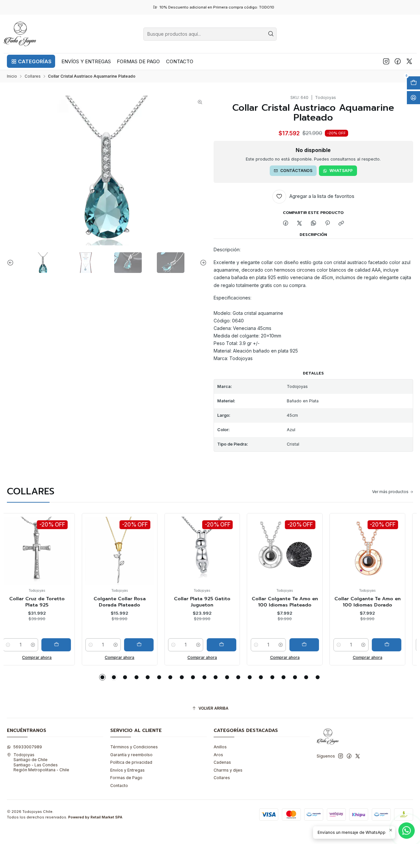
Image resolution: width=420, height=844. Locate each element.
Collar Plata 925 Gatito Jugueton (129, 601)
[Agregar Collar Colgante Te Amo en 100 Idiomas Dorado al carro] (314, 644)
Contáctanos (296, 170)
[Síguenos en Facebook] (397, 61)
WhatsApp (341, 170)
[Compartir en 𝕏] (299, 224)
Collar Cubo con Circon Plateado (377, 601)
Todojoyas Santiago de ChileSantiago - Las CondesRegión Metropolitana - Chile (41, 762)
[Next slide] (202, 262)
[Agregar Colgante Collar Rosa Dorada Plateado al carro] (66, 644)
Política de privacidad (131, 762)
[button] (31, 61)
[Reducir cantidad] (18, 645)
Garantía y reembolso (131, 754)
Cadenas (222, 762)
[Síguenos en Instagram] (386, 61)
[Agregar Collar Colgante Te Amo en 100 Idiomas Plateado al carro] (231, 644)
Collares (33, 76)
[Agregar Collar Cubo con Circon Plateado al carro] (396, 644)
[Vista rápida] (19, 556)
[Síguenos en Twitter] (409, 61)
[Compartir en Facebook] (285, 224)
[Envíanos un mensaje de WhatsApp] (406, 830)
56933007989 (27, 746)
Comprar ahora (47, 657)
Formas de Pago (126, 777)
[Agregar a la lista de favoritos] (19, 541)
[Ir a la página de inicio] (20, 34)
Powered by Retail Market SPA (95, 817)
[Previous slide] (12, 262)
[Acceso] (413, 97)
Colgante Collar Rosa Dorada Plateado (47, 601)
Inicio (12, 76)
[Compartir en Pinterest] (327, 224)
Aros (218, 754)
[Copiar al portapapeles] (341, 224)
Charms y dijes (228, 770)
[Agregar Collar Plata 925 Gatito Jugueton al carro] (148, 644)
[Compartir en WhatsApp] (314, 224)
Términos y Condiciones (134, 746)
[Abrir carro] (413, 82)
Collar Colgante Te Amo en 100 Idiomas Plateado (212, 601)
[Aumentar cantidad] (43, 645)
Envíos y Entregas (127, 770)
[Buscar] (271, 34)
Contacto (119, 785)
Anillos (220, 746)
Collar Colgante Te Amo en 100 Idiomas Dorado (295, 601)
